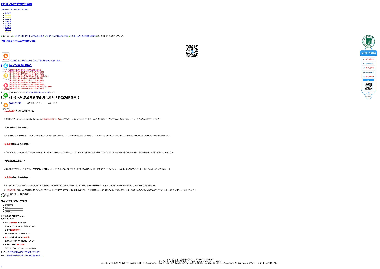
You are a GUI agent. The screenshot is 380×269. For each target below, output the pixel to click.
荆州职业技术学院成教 (16, 4)
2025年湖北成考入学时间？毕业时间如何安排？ (23, 252)
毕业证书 (8, 30)
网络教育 (8, 21)
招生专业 (8, 19)
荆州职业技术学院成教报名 (10, 9)
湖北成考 (8, 144)
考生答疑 (8, 28)
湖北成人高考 (12, 190)
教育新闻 (8, 26)
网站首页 (8, 13)
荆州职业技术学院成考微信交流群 (18, 40)
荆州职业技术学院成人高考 (51, 119)
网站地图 (25, 9)
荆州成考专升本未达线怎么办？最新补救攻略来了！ (25, 255)
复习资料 (8, 23)
